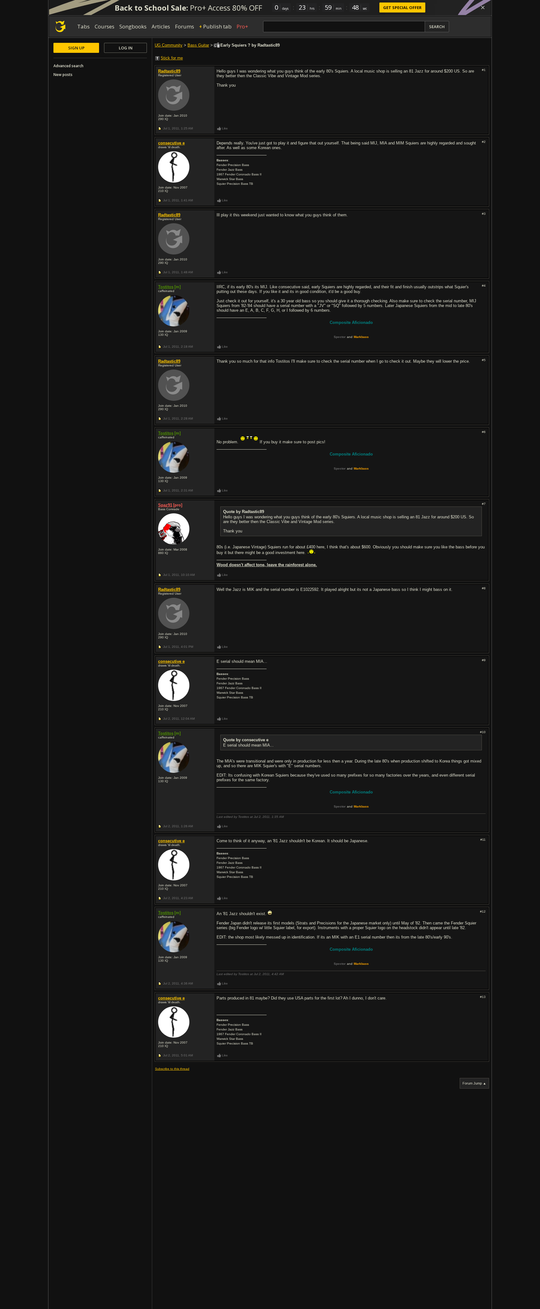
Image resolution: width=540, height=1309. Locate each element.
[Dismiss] (483, 8)
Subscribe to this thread (172, 1068)
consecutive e (171, 143)
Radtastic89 (169, 71)
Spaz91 (165, 505)
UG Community (168, 45)
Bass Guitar (198, 45)
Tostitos (165, 286)
